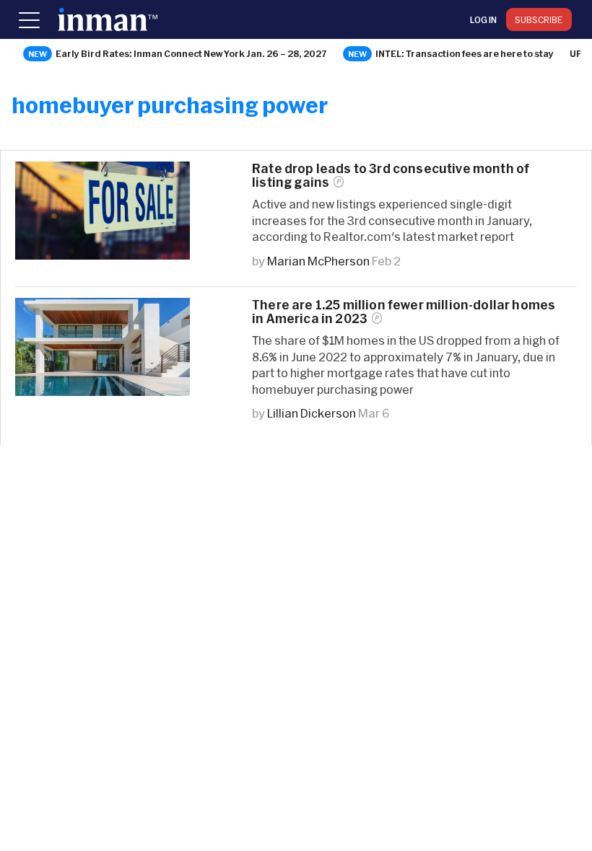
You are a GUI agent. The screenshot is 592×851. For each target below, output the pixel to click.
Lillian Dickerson (311, 413)
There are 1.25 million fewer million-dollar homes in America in (403, 311)
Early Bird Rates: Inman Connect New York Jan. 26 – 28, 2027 (191, 53)
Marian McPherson (318, 261)
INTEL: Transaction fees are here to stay (464, 53)
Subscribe (539, 19)
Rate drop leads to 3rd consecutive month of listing (390, 175)
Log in (483, 19)
